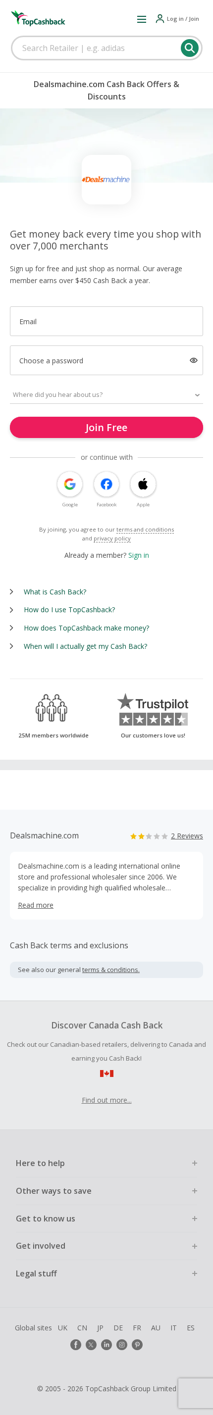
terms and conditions (145, 529)
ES (191, 1327)
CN (82, 1327)
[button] (142, 18)
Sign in (138, 555)
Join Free (106, 427)
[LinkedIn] (106, 1344)
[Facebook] (75, 1344)
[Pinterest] (137, 1344)
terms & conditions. (111, 969)
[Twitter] (91, 1344)
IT (173, 1327)
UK (62, 1327)
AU (155, 1327)
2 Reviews (187, 835)
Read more (35, 905)
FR (137, 1327)
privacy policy (112, 538)
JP (100, 1327)
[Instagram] (121, 1344)
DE (118, 1327)
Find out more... (107, 1100)
